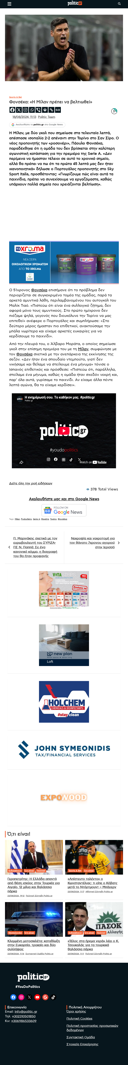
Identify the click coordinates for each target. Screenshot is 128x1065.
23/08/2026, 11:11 (76, 954)
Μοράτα (45, 519)
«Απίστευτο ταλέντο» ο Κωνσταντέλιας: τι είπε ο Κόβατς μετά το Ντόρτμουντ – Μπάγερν (93, 883)
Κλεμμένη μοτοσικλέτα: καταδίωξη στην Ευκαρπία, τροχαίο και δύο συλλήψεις (34, 945)
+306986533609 (23, 1021)
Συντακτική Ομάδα (80, 1037)
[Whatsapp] (32, 110)
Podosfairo (26, 519)
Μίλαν (83, 349)
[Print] (45, 110)
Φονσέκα (39, 290)
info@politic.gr (26, 1011)
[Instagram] (25, 110)
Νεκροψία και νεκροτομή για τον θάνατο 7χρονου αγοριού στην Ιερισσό (92, 543)
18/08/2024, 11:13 (24, 117)
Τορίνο (53, 519)
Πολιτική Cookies (79, 1018)
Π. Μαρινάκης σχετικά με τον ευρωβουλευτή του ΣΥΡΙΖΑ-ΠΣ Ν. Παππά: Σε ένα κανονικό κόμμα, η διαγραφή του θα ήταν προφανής (35, 547)
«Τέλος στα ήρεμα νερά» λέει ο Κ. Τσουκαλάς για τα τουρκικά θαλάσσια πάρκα (93, 945)
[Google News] (58, 110)
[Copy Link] (51, 110)
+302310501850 (24, 1016)
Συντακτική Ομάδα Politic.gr (40, 954)
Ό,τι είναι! (29, 871)
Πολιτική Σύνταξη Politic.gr (39, 896)
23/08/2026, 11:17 (76, 892)
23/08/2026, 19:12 (16, 896)
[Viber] (38, 110)
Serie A (36, 519)
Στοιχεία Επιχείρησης (82, 1044)
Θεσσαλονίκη (15, 933)
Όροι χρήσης (76, 1011)
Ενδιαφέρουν (15, 871)
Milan (17, 519)
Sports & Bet (15, 97)
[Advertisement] (64, 212)
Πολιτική (41, 871)
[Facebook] (12, 110)
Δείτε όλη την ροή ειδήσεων (30, 483)
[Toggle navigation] (9, 4)
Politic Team (46, 117)
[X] (19, 110)
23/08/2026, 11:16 (16, 954)
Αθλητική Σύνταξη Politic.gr (99, 892)
